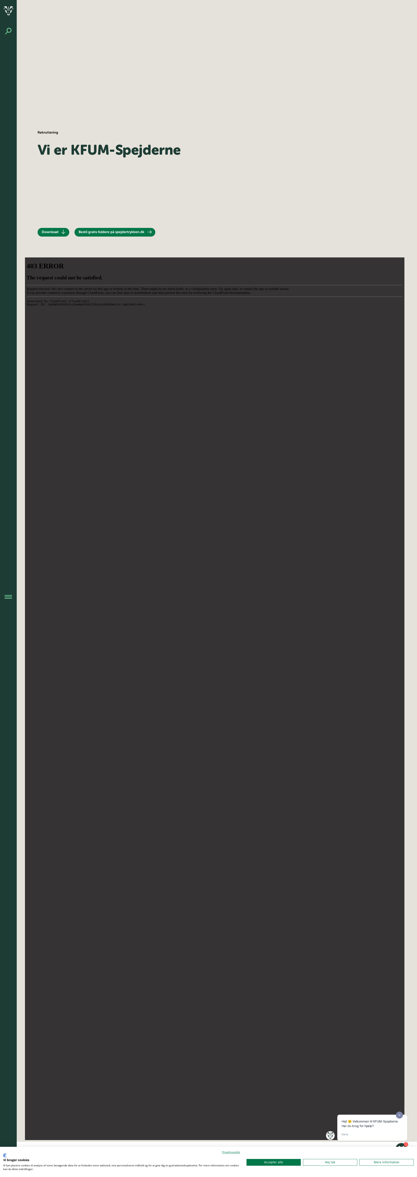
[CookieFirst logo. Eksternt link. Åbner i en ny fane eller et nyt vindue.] (5, 1155)
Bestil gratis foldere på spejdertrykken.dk (111, 232)
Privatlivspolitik (231, 1152)
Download (50, 232)
